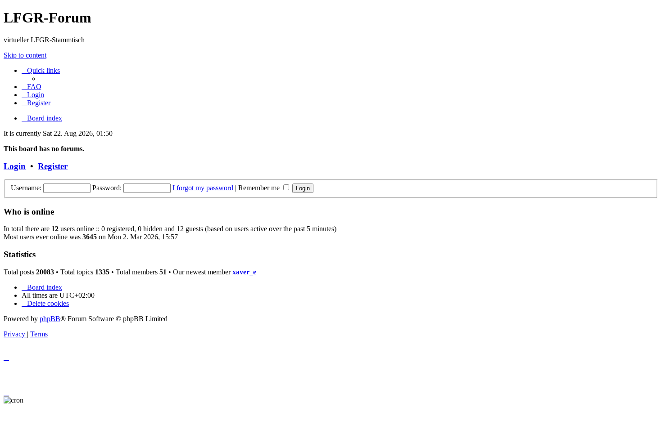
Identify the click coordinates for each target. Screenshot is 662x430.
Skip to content (25, 55)
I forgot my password (202, 188)
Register (53, 166)
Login (15, 166)
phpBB (50, 318)
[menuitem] (31, 86)
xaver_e (244, 272)
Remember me (259, 188)
